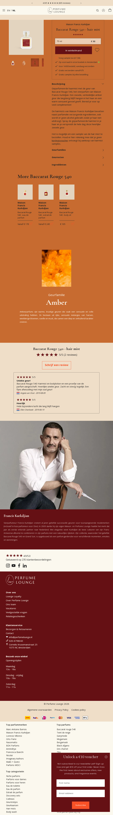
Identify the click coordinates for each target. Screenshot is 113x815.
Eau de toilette (13, 785)
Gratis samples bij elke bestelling (73, 74)
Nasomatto (11, 742)
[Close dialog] (106, 757)
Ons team (11, 604)
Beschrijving (58, 83)
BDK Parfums (12, 745)
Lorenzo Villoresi (14, 735)
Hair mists (11, 808)
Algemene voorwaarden (39, 709)
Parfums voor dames (16, 779)
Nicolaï (9, 755)
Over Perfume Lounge (17, 600)
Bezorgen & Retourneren (19, 629)
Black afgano (63, 745)
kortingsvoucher (60, 140)
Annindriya (11, 748)
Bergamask (62, 742)
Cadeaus (10, 798)
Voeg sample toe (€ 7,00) (69, 58)
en (8, 10)
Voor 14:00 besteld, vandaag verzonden (76, 66)
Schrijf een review (56, 365)
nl (14, 10)
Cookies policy (78, 709)
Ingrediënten (59, 164)
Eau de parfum (13, 789)
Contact (10, 633)
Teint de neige (63, 732)
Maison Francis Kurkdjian (78, 24)
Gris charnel (62, 748)
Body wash (11, 811)
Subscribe (80, 805)
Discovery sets (13, 795)
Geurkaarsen (12, 805)
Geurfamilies (59, 149)
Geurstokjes (12, 802)
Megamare (62, 739)
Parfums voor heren (15, 782)
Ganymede (62, 735)
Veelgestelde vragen (16, 612)
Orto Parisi (11, 739)
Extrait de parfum (14, 792)
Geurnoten (58, 157)
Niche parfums (13, 776)
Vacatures (11, 608)
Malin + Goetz (13, 761)
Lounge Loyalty (13, 596)
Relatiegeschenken (15, 616)
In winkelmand (73, 50)
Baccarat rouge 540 (66, 729)
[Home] (56, 10)
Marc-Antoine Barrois (16, 729)
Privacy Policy (61, 709)
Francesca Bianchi (14, 752)
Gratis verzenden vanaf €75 (71, 70)
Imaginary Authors (15, 758)
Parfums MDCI (13, 765)
